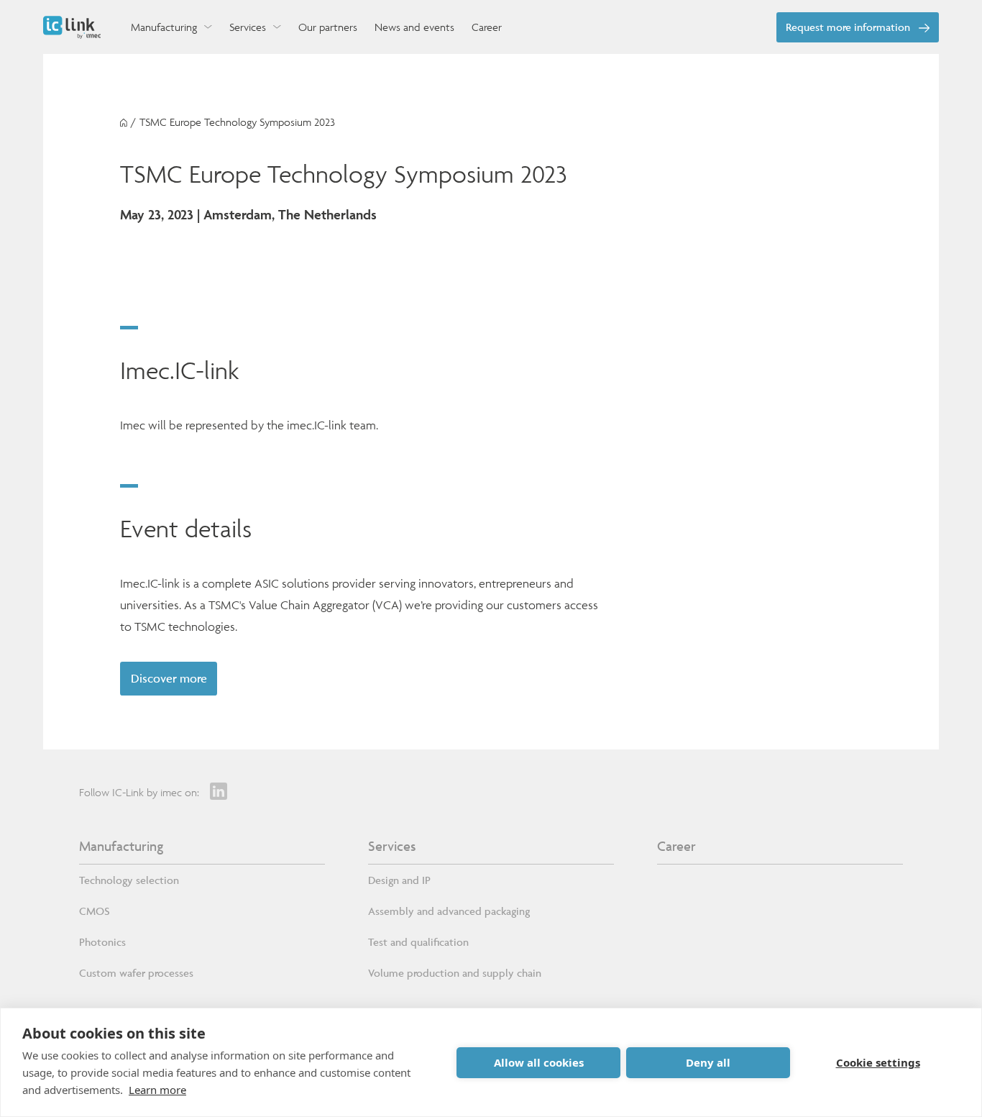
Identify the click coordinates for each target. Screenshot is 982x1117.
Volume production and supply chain (454, 973)
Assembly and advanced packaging (449, 911)
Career (676, 845)
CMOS (94, 911)
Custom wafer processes (136, 973)
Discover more (169, 678)
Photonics (102, 942)
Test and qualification (418, 942)
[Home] (123, 123)
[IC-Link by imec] (72, 27)
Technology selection (129, 880)
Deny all (708, 1062)
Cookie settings (878, 1062)
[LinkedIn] (218, 791)
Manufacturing (121, 845)
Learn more (157, 1089)
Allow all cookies (539, 1062)
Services (392, 845)
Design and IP (399, 880)
